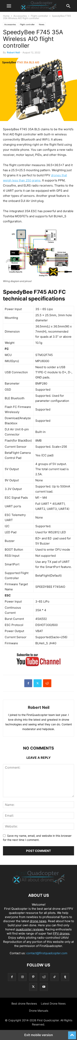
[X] (38, 683)
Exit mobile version (38, 1035)
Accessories (20, 15)
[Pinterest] (33, 977)
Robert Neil (13, 52)
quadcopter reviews (30, 929)
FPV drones (61, 933)
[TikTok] (54, 977)
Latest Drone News (53, 1003)
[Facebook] (28, 683)
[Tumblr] (65, 977)
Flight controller (39, 15)
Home (6, 15)
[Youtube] (44, 987)
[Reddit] (44, 977)
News (41, 24)
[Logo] (38, 883)
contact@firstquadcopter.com (46, 953)
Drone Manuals (38, 1010)
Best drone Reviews (24, 1003)
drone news (38, 921)
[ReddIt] (47, 683)
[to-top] (72, 1033)
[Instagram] (22, 977)
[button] (9, 6)
